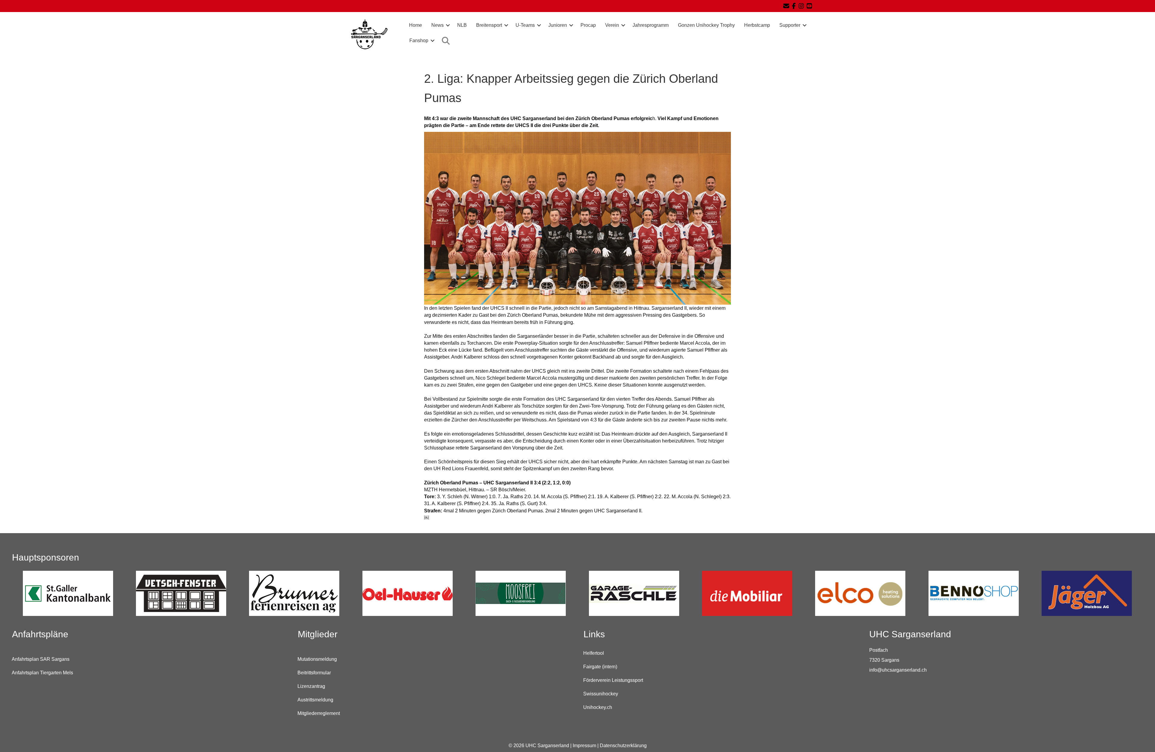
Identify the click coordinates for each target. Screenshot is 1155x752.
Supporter (789, 25)
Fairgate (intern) (600, 666)
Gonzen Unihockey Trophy (706, 25)
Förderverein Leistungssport (613, 680)
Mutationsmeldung (317, 659)
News (437, 25)
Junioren (557, 25)
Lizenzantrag (311, 686)
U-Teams (525, 25)
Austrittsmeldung (315, 699)
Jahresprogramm (651, 25)
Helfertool (593, 653)
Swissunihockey (600, 693)
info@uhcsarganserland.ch (898, 670)
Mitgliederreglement (318, 713)
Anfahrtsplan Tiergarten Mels (42, 672)
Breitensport (489, 25)
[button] (448, 25)
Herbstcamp (757, 25)
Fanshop (418, 40)
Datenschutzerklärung (623, 745)
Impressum (584, 745)
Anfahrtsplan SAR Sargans (40, 659)
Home (415, 25)
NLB (462, 25)
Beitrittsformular (314, 672)
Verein (612, 25)
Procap (588, 25)
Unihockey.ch (597, 707)
